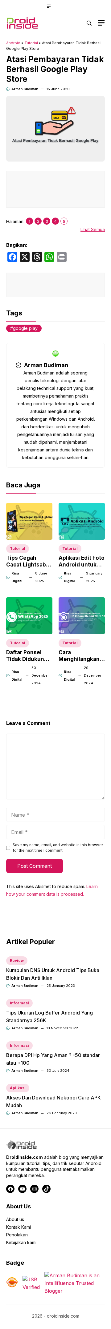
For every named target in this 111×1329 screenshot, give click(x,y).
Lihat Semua (92, 229)
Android (13, 43)
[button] (89, 23)
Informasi (19, 1003)
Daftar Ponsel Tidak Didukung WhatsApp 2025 (27, 659)
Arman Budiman (24, 89)
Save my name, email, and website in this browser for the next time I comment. (58, 848)
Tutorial (31, 43)
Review (17, 960)
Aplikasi (18, 1088)
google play (25, 328)
